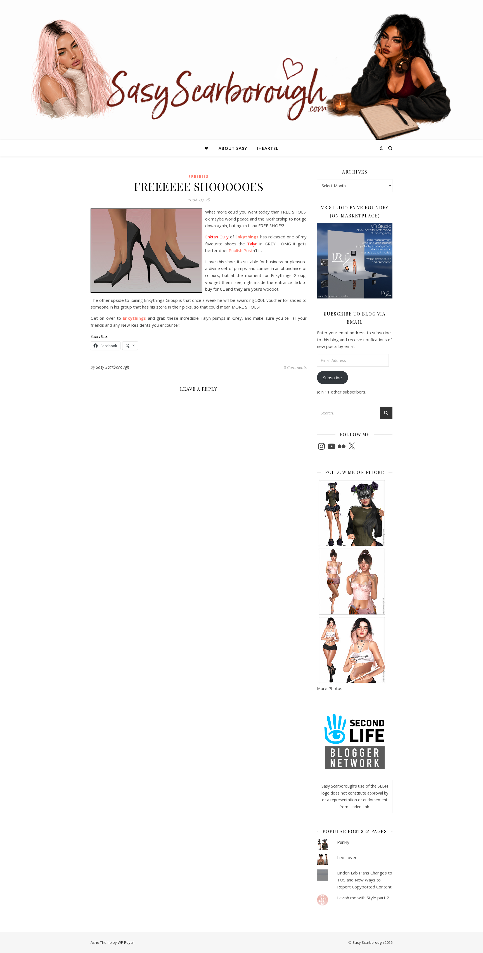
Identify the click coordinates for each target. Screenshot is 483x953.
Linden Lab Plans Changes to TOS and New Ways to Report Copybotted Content (364, 879)
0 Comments (295, 367)
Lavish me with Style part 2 (363, 897)
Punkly (343, 842)
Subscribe (332, 377)
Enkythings (246, 237)
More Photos (329, 688)
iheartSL (267, 148)
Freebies (199, 176)
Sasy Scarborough (112, 367)
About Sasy (233, 148)
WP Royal (126, 942)
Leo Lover (347, 857)
